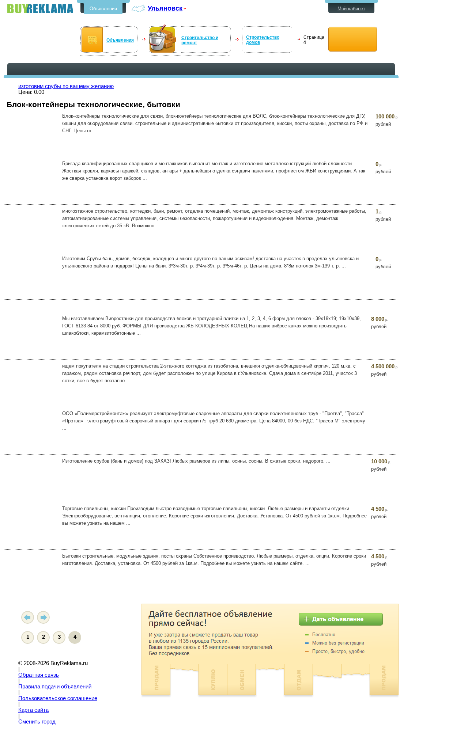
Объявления (103, 8)
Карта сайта (33, 710)
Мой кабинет (351, 8)
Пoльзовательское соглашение (57, 698)
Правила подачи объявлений (54, 687)
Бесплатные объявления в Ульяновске (40, 8)
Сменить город (37, 722)
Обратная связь (38, 675)
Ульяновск (165, 8)
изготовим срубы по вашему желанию (66, 86)
